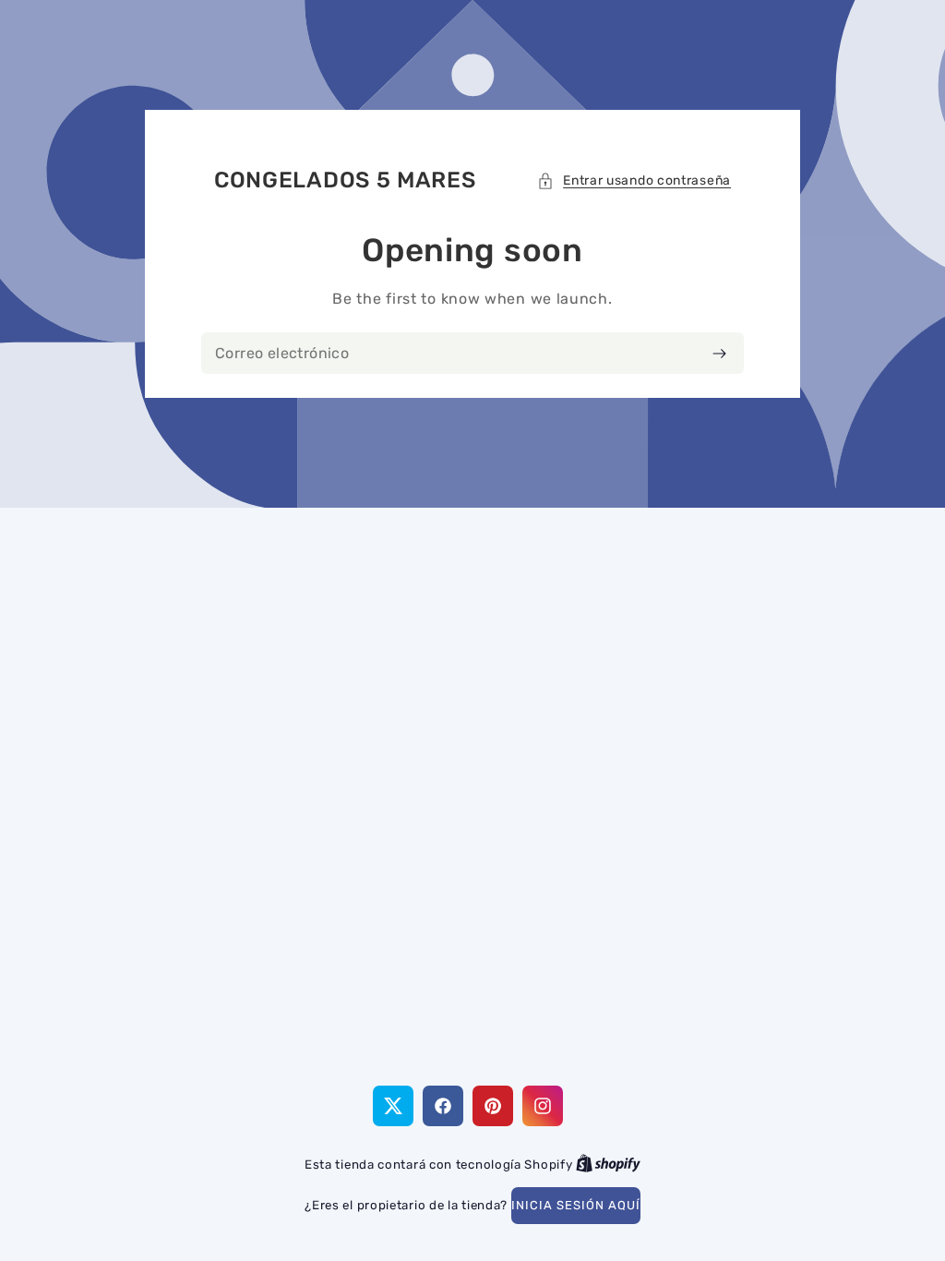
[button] (634, 180)
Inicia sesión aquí (575, 1205)
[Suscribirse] (719, 353)
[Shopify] (608, 1164)
